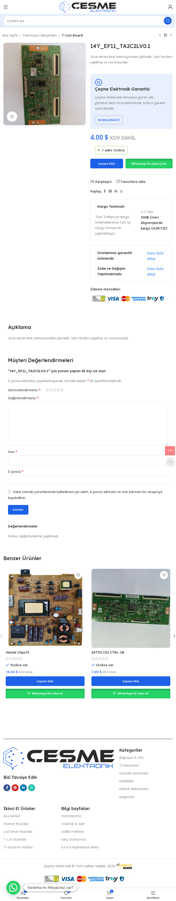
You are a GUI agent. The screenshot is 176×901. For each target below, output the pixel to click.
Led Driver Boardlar (18, 831)
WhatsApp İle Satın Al (47, 693)
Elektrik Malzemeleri (134, 789)
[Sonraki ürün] (171, 35)
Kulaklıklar (126, 781)
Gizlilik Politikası (72, 831)
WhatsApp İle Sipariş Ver (149, 164)
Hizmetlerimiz (71, 816)
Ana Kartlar (11, 816)
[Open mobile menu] (5, 6)
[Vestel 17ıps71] (45, 608)
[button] (149, 163)
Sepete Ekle (106, 164)
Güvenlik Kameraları (133, 773)
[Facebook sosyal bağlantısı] (104, 191)
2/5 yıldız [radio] (51, 390)
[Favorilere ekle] (78, 575)
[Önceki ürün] (160, 35)
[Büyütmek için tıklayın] (12, 116)
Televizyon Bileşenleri (39, 35)
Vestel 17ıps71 (17, 652)
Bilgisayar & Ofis (131, 757)
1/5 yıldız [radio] (47, 390)
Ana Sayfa (9, 35)
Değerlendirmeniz (23, 397)
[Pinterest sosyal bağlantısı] (110, 191)
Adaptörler (127, 797)
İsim (12, 451)
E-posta (16, 471)
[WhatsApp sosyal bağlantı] (121, 191)
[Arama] (168, 21)
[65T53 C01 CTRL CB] (130, 608)
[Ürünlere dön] (165, 35)
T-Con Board (72, 35)
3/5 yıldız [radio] (54, 390)
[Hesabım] (170, 6)
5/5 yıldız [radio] (62, 390)
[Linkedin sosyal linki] (116, 191)
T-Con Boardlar (14, 839)
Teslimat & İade (73, 824)
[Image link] (59, 758)
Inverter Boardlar (16, 824)
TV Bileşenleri (129, 765)
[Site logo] (88, 6)
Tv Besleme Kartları (18, 847)
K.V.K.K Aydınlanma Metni (80, 847)
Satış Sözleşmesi (73, 839)
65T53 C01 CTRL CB (107, 652)
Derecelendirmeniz (24, 390)
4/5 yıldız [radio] (58, 390)
